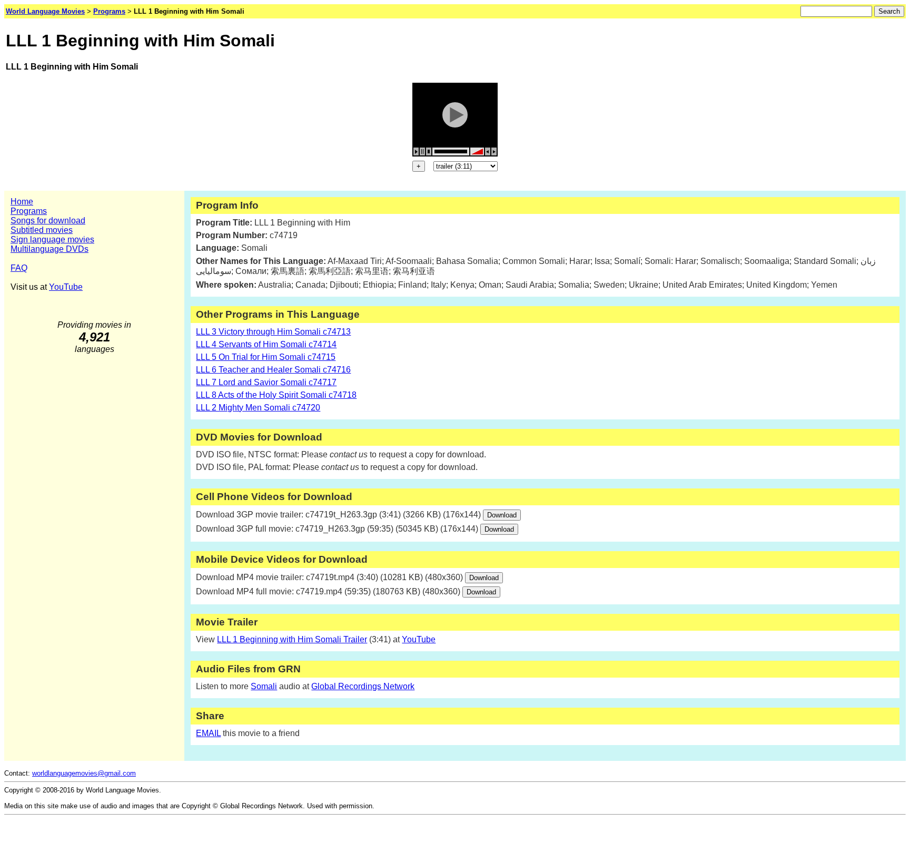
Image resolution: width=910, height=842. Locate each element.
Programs (29, 211)
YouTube (66, 286)
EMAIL (208, 733)
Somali (264, 686)
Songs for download (48, 220)
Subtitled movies (42, 230)
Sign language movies (52, 239)
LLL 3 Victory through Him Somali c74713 (273, 331)
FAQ (19, 267)
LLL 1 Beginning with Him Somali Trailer (292, 639)
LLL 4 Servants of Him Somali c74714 (266, 344)
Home (22, 201)
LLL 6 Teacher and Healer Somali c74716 (273, 369)
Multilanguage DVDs (49, 248)
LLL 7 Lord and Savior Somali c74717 (266, 382)
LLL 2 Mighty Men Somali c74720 (258, 407)
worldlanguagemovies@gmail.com (84, 773)
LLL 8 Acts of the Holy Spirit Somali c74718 (276, 394)
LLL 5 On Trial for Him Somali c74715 (265, 357)
